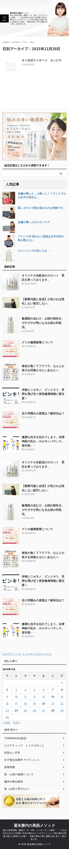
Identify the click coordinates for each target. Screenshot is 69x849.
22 (61, 703)
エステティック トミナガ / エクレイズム (27, 654)
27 (43, 710)
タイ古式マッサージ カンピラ (42, 60)
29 (61, 710)
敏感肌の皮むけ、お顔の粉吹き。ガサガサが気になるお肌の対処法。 (43, 323)
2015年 (15, 42)
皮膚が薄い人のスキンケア (34, 222)
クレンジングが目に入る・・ (35, 250)
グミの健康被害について (37, 342)
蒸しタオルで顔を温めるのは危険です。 (42, 207)
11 (25, 696)
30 (7, 717)
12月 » (17, 722)
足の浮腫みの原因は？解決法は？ (43, 413)
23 (7, 710)
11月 (24, 42)
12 (34, 696)
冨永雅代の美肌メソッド (19, 13)
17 (16, 703)
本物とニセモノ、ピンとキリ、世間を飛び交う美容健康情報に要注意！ (43, 394)
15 (61, 696)
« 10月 (6, 722)
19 (34, 703)
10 (16, 696)
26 (34, 710)
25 (25, 710)
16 (7, 703)
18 (25, 703)
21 (52, 703)
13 (43, 696)
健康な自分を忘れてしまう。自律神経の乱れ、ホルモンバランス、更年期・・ (43, 441)
